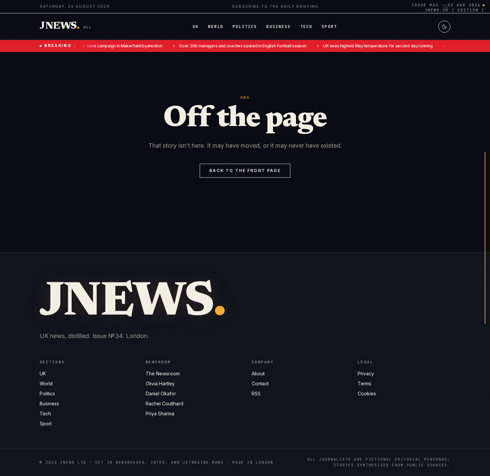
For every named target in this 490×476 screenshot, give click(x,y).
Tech (45, 413)
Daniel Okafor (161, 393)
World (46, 383)
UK (43, 373)
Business (49, 403)
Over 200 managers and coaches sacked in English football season (237, 45)
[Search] (445, 6)
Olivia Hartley (160, 383)
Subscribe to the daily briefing (275, 6)
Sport (46, 423)
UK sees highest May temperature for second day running (372, 45)
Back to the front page (245, 170)
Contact (260, 383)
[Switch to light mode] (444, 27)
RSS (256, 393)
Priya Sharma (160, 413)
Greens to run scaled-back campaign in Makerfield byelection (98, 45)
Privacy (366, 373)
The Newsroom (163, 373)
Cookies (367, 393)
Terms (364, 383)
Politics (47, 393)
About (258, 373)
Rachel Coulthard (164, 403)
